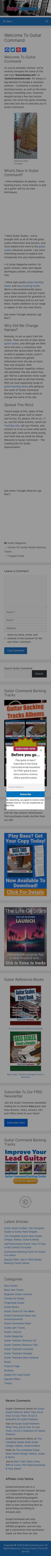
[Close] (40, 750)
